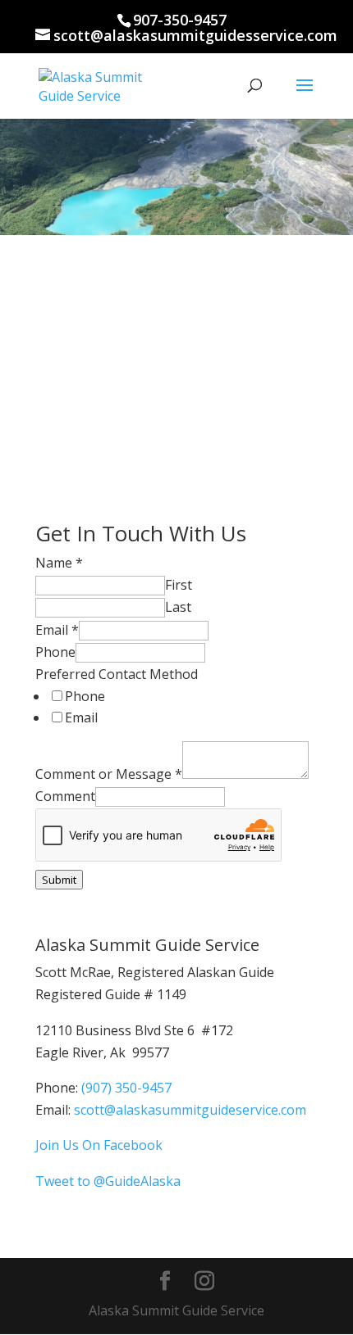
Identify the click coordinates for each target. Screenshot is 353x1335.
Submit (59, 879)
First (178, 585)
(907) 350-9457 (126, 1088)
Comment (65, 796)
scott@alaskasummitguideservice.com (190, 1110)
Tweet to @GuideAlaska (108, 1181)
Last (178, 607)
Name (59, 563)
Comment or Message (108, 774)
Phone (55, 652)
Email (57, 630)
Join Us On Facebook (99, 1145)
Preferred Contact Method (116, 674)
